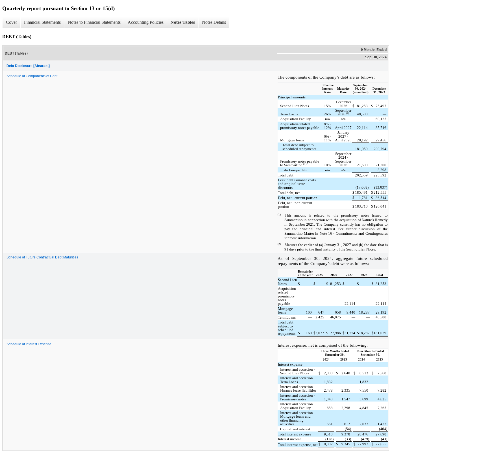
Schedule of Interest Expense (28, 344)
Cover (11, 22)
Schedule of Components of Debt (31, 76)
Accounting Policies (146, 22)
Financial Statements (42, 22)
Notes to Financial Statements (94, 22)
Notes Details (214, 22)
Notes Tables (183, 22)
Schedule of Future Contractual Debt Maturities (42, 257)
